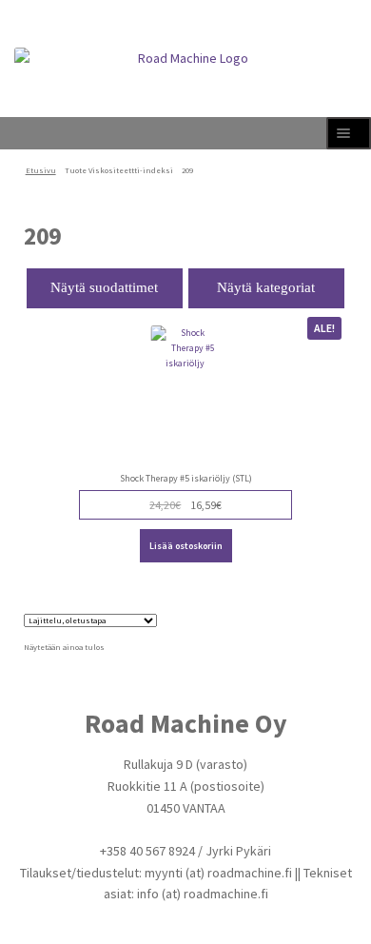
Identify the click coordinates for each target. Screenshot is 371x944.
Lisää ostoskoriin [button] (186, 546)
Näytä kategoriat (266, 287)
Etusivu (41, 170)
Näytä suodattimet (104, 287)
